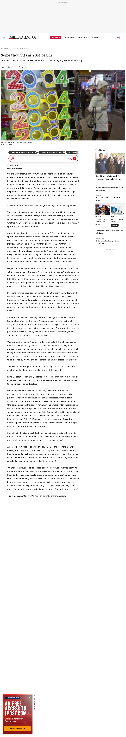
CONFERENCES (56, 37)
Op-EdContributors (24, 48)
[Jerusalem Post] (22, 37)
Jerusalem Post (5, 48)
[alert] (17, 714)
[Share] (3, 67)
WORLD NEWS (83, 37)
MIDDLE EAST (96, 37)
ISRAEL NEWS (69, 37)
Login (119, 38)
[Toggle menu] (4, 37)
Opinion (14, 48)
